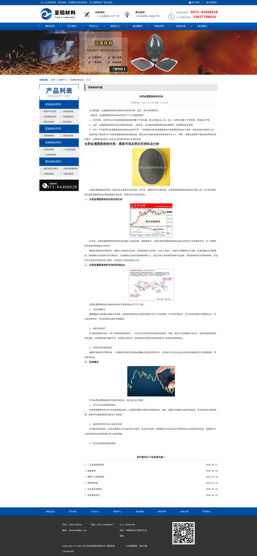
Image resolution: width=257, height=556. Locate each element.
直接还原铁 (49, 149)
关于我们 (196, 2)
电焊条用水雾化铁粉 (48, 169)
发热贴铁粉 (68, 111)
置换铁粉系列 (53, 128)
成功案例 (137, 26)
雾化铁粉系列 (53, 161)
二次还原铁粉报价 (95, 465)
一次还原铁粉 (69, 149)
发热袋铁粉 (68, 117)
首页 (53, 80)
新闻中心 (115, 26)
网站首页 (50, 26)
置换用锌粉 (92, 483)
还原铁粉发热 (50, 117)
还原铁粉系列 (53, 142)
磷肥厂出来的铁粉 (95, 477)
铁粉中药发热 (50, 111)
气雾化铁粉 (68, 174)
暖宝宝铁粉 (49, 122)
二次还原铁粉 (50, 155)
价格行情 (181, 26)
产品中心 (93, 26)
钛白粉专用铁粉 (94, 489)
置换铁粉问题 (76, 80)
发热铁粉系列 (53, 104)
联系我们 (213, 2)
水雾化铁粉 (49, 174)
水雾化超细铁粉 (70, 168)
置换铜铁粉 (49, 136)
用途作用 (159, 26)
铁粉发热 (67, 122)
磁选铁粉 (91, 471)
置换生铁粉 (68, 136)
